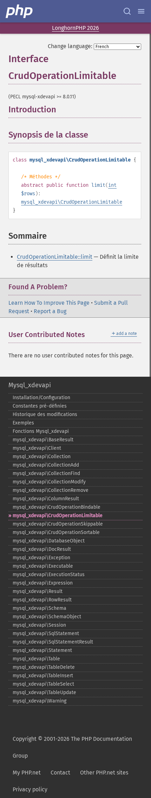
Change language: (70, 46)
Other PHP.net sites (104, 772)
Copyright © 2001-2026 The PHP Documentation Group (72, 747)
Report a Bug (50, 311)
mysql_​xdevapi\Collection (42, 457)
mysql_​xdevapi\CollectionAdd (46, 465)
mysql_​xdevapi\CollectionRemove (50, 490)
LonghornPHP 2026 (75, 28)
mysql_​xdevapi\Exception (41, 558)
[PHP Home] (20, 11)
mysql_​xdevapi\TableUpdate (44, 692)
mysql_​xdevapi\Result (38, 591)
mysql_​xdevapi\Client (37, 448)
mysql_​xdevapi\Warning (39, 701)
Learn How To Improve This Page (49, 302)
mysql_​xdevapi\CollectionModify (49, 482)
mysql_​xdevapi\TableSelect (43, 684)
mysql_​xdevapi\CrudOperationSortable (56, 532)
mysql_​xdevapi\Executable (43, 566)
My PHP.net (27, 772)
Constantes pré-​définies (40, 406)
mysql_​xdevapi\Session (39, 625)
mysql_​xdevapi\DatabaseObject (49, 541)
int (112, 185)
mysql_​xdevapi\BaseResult (43, 440)
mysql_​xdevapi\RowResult (42, 600)
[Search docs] (127, 11)
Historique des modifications (45, 414)
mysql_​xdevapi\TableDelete (44, 667)
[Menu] (141, 11)
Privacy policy (30, 789)
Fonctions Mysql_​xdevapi (41, 431)
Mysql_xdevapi (29, 385)
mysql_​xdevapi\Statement (42, 650)
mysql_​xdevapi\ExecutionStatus (49, 575)
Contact (60, 772)
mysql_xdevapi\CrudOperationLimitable (71, 202)
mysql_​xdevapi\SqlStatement (46, 634)
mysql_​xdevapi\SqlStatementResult (53, 642)
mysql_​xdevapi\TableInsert (43, 676)
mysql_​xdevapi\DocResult (42, 549)
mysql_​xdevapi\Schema (39, 608)
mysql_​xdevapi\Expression (43, 583)
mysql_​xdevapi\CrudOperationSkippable (58, 524)
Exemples (23, 423)
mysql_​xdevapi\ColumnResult (46, 499)
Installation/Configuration (41, 398)
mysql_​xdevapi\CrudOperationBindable (56, 507)
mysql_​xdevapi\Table (36, 659)
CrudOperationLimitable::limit (54, 256)
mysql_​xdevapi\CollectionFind (46, 473)
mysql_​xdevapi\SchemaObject (47, 617)
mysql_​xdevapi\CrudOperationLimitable (58, 516)
